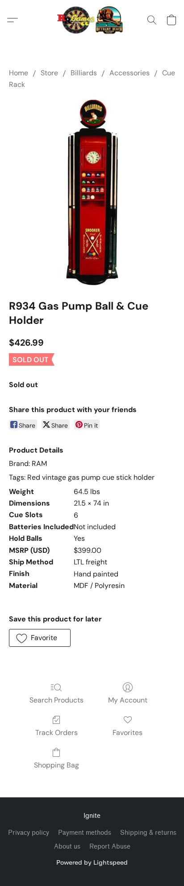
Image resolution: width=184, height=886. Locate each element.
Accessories (129, 73)
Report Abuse (109, 846)
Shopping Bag (56, 765)
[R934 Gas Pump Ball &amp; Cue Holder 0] (92, 192)
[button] (92, 20)
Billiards (84, 73)
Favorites (127, 732)
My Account (127, 700)
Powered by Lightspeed (92, 862)
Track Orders (56, 732)
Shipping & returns (148, 833)
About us (67, 846)
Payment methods (84, 833)
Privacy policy (28, 833)
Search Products (56, 700)
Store (49, 73)
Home (18, 73)
